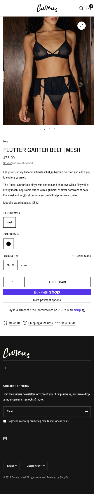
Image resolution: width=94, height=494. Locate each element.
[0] (88, 8)
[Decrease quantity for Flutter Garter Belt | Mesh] (6, 282)
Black (8, 244)
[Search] (81, 8)
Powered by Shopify (57, 477)
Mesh (6, 141)
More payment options (47, 300)
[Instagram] (8, 438)
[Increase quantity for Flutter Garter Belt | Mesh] (19, 282)
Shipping (7, 163)
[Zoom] (81, 26)
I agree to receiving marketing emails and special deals (38, 421)
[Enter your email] (86, 411)
